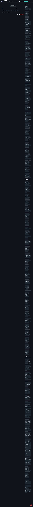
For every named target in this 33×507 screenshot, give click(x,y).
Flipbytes (26, 233)
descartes (26, 64)
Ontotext (26, 440)
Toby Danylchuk (27, 341)
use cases (26, 170)
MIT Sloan (28, 433)
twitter (26, 168)
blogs (27, 32)
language (26, 101)
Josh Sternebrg (27, 254)
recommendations (27, 144)
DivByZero (26, 389)
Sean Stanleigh (27, 327)
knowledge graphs (27, 97)
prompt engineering (28, 137)
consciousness (27, 42)
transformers (26, 164)
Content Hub (20, 1)
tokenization (26, 163)
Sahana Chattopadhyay (27, 321)
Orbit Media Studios (27, 441)
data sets (26, 63)
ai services (26, 15)
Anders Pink (26, 362)
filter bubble (27, 70)
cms (25, 38)
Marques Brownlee (27, 428)
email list (26, 65)
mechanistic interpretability (27, 116)
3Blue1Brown (26, 181)
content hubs (27, 44)
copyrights (26, 55)
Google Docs (29, 397)
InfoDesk (26, 241)
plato (29, 131)
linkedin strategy (27, 106)
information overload (27, 91)
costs (29, 55)
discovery (29, 64)
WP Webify (29, 491)
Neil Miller (26, 295)
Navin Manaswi (27, 293)
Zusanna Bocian (27, 354)
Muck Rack (26, 435)
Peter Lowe (26, 306)
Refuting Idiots (27, 313)
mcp (25, 115)
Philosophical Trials (27, 442)
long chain (26, 108)
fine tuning (26, 71)
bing (25, 32)
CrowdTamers (29, 383)
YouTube (26, 492)
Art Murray (26, 188)
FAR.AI (29, 392)
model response (27, 120)
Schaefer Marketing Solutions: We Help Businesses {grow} (27, 451)
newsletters (27, 125)
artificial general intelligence (27, 22)
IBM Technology (27, 405)
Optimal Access (22, 14)
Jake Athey (26, 242)
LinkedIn (30, 422)
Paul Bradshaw (27, 300)
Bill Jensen (26, 195)
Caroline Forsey (27, 204)
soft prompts (26, 156)
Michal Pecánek (27, 287)
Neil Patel (29, 435)
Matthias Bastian (27, 282)
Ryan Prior (26, 320)
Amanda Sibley (27, 184)
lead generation (27, 102)
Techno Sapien (27, 468)
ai (30, 8)
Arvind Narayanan (27, 189)
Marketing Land (27, 427)
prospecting (26, 139)
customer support (27, 62)
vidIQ (25, 486)
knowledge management (26, 98)
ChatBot (26, 374)
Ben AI (30, 366)
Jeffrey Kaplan (27, 417)
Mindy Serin (26, 289)
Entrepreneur (26, 390)
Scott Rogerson (27, 326)
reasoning (26, 143)
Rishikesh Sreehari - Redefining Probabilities (27, 447)
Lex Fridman (26, 422)
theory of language (27, 162)
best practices (29, 31)
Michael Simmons (27, 286)
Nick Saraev (26, 436)
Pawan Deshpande (27, 302)
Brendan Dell (26, 368)
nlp (25, 126)
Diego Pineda (26, 223)
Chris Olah (26, 208)
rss (30, 144)
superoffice (29, 463)
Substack (26, 463)
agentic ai (26, 8)
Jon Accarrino (27, 250)
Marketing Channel (13, 5)
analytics (26, 19)
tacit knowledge (27, 161)
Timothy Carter (27, 340)
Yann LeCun (26, 353)
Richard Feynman (27, 314)
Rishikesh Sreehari (27, 315)
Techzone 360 (27, 470)
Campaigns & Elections (28, 373)
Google (26, 397)
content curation (27, 43)
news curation (27, 124)
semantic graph (27, 150)
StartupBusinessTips (27, 462)
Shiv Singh (26, 332)
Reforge (26, 312)
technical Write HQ (27, 467)
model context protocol (28, 119)
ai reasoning (26, 13)
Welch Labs (26, 487)
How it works (9, 1)
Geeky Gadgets (27, 396)
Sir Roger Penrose (27, 334)
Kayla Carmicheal (27, 260)
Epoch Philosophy (27, 391)
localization (28, 107)
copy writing (27, 54)
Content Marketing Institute (27, 377)
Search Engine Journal (27, 453)
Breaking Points (27, 367)
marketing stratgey (27, 114)
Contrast (26, 378)
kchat (28, 93)
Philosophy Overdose (26, 444)
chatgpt (26, 37)
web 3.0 (26, 175)
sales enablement (27, 145)
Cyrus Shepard (27, 215)
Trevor (30, 347)
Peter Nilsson (27, 307)
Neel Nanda (26, 294)
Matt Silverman (27, 280)
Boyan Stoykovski (27, 197)
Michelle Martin (27, 288)
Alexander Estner (27, 183)
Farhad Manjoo (27, 232)
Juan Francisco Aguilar (28, 256)
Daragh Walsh (26, 385)
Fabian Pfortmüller (27, 231)
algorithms (26, 18)
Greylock (26, 398)
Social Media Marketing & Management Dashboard (28, 461)
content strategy (27, 49)
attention (26, 25)
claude (29, 37)
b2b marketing (27, 30)
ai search (26, 14)
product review (27, 133)
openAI (29, 440)
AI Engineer (26, 360)
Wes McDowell (26, 352)
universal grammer (27, 169)
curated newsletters (27, 58)
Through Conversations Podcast (27, 482)
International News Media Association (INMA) (27, 415)
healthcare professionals (27, 84)
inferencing (26, 89)
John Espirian (27, 249)
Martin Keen (26, 275)
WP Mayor (26, 491)
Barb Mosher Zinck (27, 191)
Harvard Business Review (27, 402)
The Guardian (26, 476)
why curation (27, 176)
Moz (29, 434)
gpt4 (28, 79)
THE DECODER (26, 475)
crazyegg (26, 383)
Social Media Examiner (28, 459)
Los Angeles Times (27, 423)
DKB (28, 389)
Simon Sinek (26, 333)
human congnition (27, 88)
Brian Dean (26, 201)
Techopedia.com (27, 469)
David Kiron (26, 221)
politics (26, 132)
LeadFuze (26, 421)
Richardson (29, 445)
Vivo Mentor (28, 486)
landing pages (27, 100)
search (26, 149)
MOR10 (25, 434)
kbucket (26, 93)
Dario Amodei (26, 217)
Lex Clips (29, 421)
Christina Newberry (27, 209)
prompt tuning (27, 138)
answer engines (27, 20)
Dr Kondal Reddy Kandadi (27, 228)
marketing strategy (26, 112)
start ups (26, 157)
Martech (26, 429)
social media (29, 155)
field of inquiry (27, 69)
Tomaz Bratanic (27, 345)
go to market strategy (27, 76)
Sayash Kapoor (27, 325)
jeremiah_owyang (27, 243)
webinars (29, 175)
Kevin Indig (26, 262)
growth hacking (27, 80)
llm (25, 107)
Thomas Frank (26, 338)
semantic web (26, 152)
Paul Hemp (26, 301)
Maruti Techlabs (27, 276)
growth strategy (27, 81)
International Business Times (27, 412)
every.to (26, 392)
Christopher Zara (27, 210)
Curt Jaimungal (27, 384)
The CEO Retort (27, 474)
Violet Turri (26, 351)
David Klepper (27, 222)
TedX (30, 470)
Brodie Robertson (27, 369)
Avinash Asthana (27, 190)
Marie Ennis (26, 268)
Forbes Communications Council (28, 236)
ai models (26, 12)
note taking (28, 126)
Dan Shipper (26, 216)
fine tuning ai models (28, 72)
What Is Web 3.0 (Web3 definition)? (28, 490)
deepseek (29, 63)
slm (25, 155)
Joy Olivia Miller (28, 255)
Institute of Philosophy (27, 410)
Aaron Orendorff (27, 182)
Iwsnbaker (29, 241)
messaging (26, 118)
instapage (26, 409)
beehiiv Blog (26, 366)
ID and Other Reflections (26, 406)
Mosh (27, 434)
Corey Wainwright (27, 214)
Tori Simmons (26, 347)
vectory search (27, 174)
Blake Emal (26, 196)
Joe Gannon (26, 248)
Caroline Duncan (27, 203)
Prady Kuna (26, 308)
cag (25, 36)
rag (29, 139)
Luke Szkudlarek (27, 267)
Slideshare (26, 458)
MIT (25, 433)
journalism (26, 92)
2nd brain (26, 6)
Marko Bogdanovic (27, 274)
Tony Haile (26, 346)
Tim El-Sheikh (27, 339)
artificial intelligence (27, 24)
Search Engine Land (28, 454)
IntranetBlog (26, 416)
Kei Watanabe (26, 261)
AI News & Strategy (27, 361)
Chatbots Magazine (27, 375)
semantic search (27, 151)
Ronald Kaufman (27, 319)
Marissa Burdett (27, 269)
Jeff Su (29, 242)
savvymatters (27, 449)
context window (27, 53)
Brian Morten (26, 202)
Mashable (29, 429)
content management (27, 47)
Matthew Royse (27, 281)
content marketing (28, 48)
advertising (26, 7)
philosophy (26, 131)
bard (25, 31)
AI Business (27, 359)
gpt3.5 (26, 79)
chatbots (28, 36)
